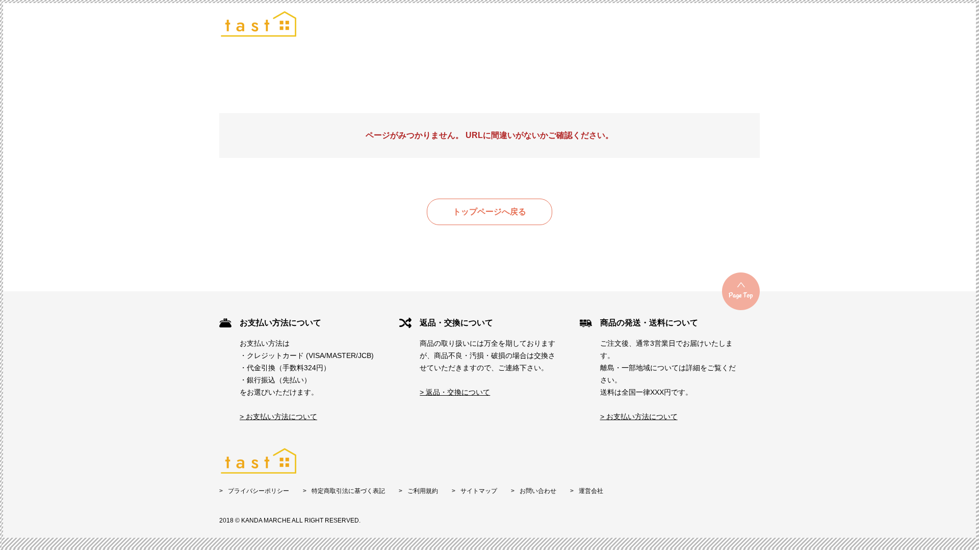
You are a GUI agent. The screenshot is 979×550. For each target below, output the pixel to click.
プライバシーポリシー (258, 490)
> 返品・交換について (455, 392)
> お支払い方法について (278, 417)
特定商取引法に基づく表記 (348, 490)
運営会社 (591, 490)
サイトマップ (478, 490)
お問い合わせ (538, 490)
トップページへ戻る (489, 211)
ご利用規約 (422, 490)
